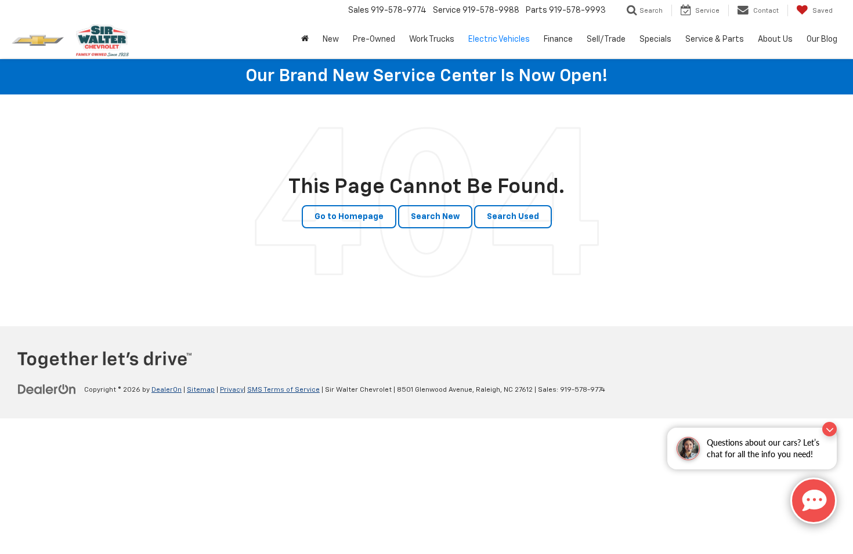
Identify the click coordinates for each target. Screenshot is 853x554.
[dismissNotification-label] (829, 429)
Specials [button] (655, 39)
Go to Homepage (349, 217)
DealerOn (166, 390)
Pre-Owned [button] (374, 39)
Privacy (232, 390)
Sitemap (201, 390)
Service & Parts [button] (714, 39)
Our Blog (822, 39)
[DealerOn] (47, 389)
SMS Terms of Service (283, 390)
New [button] (331, 39)
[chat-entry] (813, 501)
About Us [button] (775, 39)
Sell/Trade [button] (606, 39)
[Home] (305, 39)
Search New (435, 217)
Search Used (513, 217)
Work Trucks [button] (431, 39)
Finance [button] (558, 39)
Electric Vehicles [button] (499, 39)
